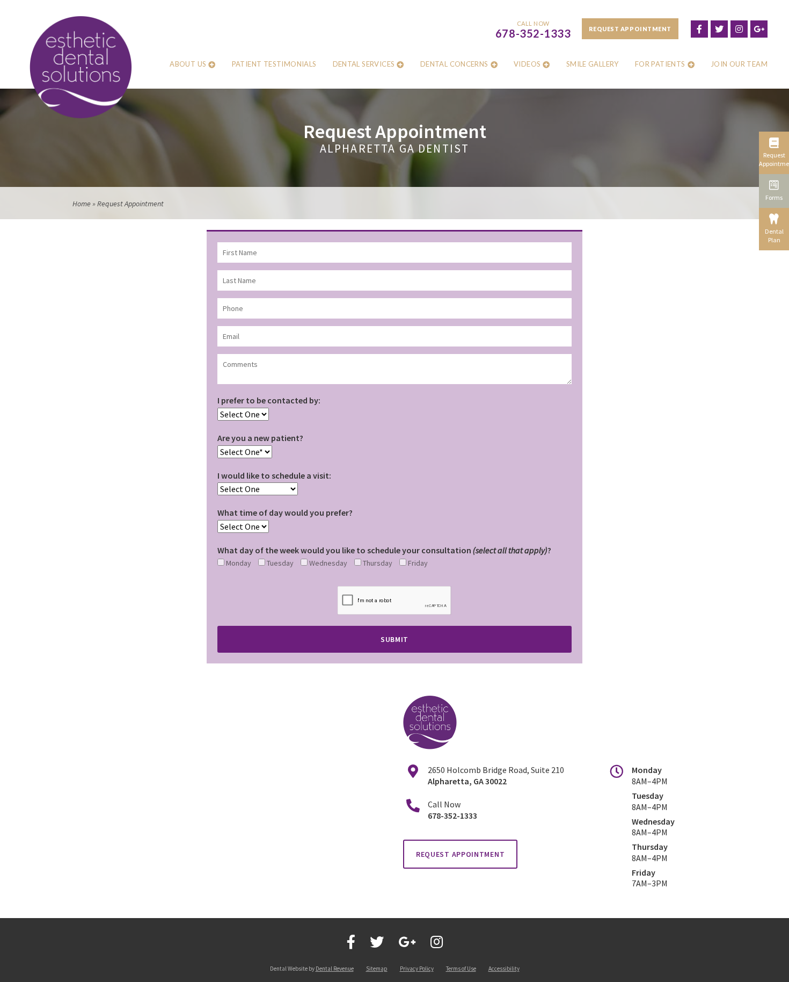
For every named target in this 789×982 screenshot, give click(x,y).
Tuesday (279, 563)
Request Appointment (630, 28)
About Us (188, 64)
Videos (527, 64)
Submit (394, 639)
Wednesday (327, 563)
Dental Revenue (335, 968)
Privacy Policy (417, 968)
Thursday (376, 563)
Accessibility (504, 968)
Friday (417, 563)
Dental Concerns (454, 64)
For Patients (660, 64)
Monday (237, 563)
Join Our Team (739, 64)
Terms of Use (461, 968)
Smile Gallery (592, 64)
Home (81, 203)
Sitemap (377, 968)
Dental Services (364, 64)
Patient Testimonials (274, 64)
